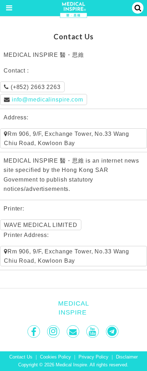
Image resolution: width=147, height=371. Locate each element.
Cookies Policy (55, 357)
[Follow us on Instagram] (54, 331)
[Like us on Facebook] (34, 331)
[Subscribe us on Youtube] (93, 331)
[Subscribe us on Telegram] (113, 331)
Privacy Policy (93, 357)
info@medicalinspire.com (47, 99)
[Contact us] (74, 331)
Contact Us (20, 357)
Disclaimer (127, 357)
